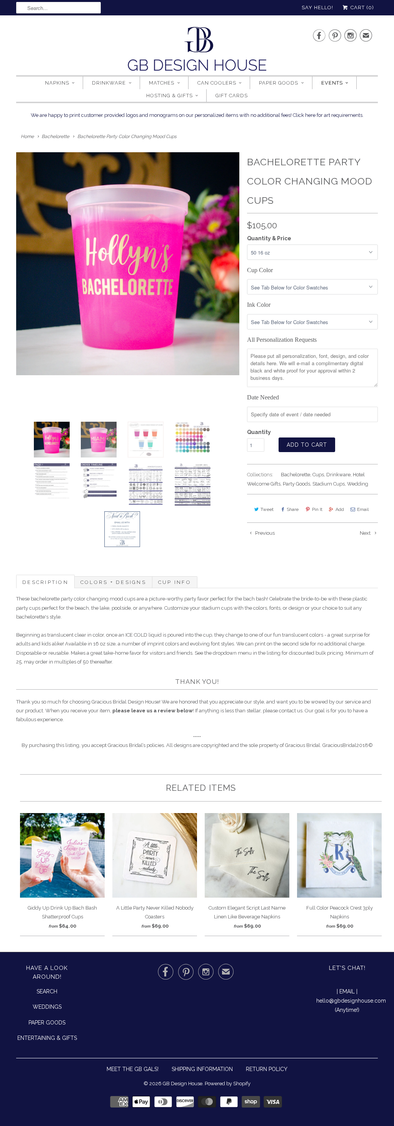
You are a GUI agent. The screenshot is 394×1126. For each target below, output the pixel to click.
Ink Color (258, 304)
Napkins (57, 83)
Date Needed (263, 397)
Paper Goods (278, 83)
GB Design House (182, 1083)
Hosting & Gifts (169, 95)
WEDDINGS (47, 1007)
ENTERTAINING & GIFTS (47, 1038)
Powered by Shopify (227, 1083)
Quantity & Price (269, 238)
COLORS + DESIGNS (113, 582)
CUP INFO (174, 582)
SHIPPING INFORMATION (202, 1069)
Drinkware (109, 83)
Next (366, 533)
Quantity (259, 432)
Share (293, 509)
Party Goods (296, 484)
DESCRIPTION (45, 582)
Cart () (361, 7)
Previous (264, 533)
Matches (161, 83)
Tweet (267, 509)
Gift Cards (231, 95)
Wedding (357, 484)
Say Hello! (317, 7)
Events (332, 83)
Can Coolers (216, 83)
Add (340, 509)
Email (363, 509)
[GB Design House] (197, 51)
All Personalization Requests (282, 339)
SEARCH (47, 991)
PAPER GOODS (46, 1023)
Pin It (317, 509)
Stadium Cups (328, 484)
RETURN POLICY (266, 1069)
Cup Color (260, 270)
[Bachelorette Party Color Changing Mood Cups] (127, 263)
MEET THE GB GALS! (133, 1069)
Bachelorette (295, 474)
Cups (318, 474)
